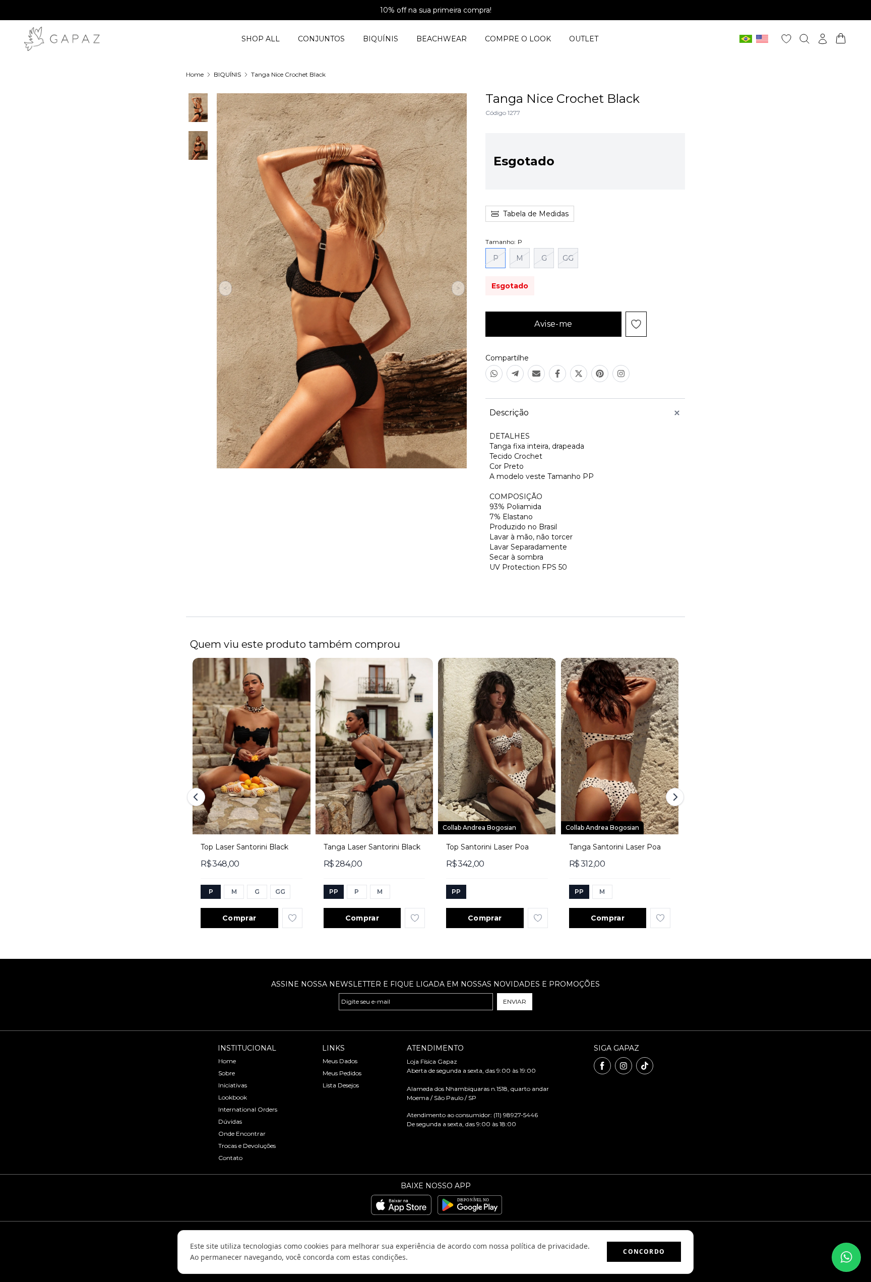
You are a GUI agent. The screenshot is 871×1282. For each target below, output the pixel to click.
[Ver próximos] (673, 797)
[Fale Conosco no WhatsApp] (846, 1257)
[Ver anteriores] (197, 797)
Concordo (644, 1251)
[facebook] (602, 1066)
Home (195, 74)
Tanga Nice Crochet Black (288, 74)
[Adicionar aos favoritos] (292, 918)
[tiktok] (645, 1066)
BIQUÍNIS (227, 74)
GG (568, 258)
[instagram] (623, 1066)
